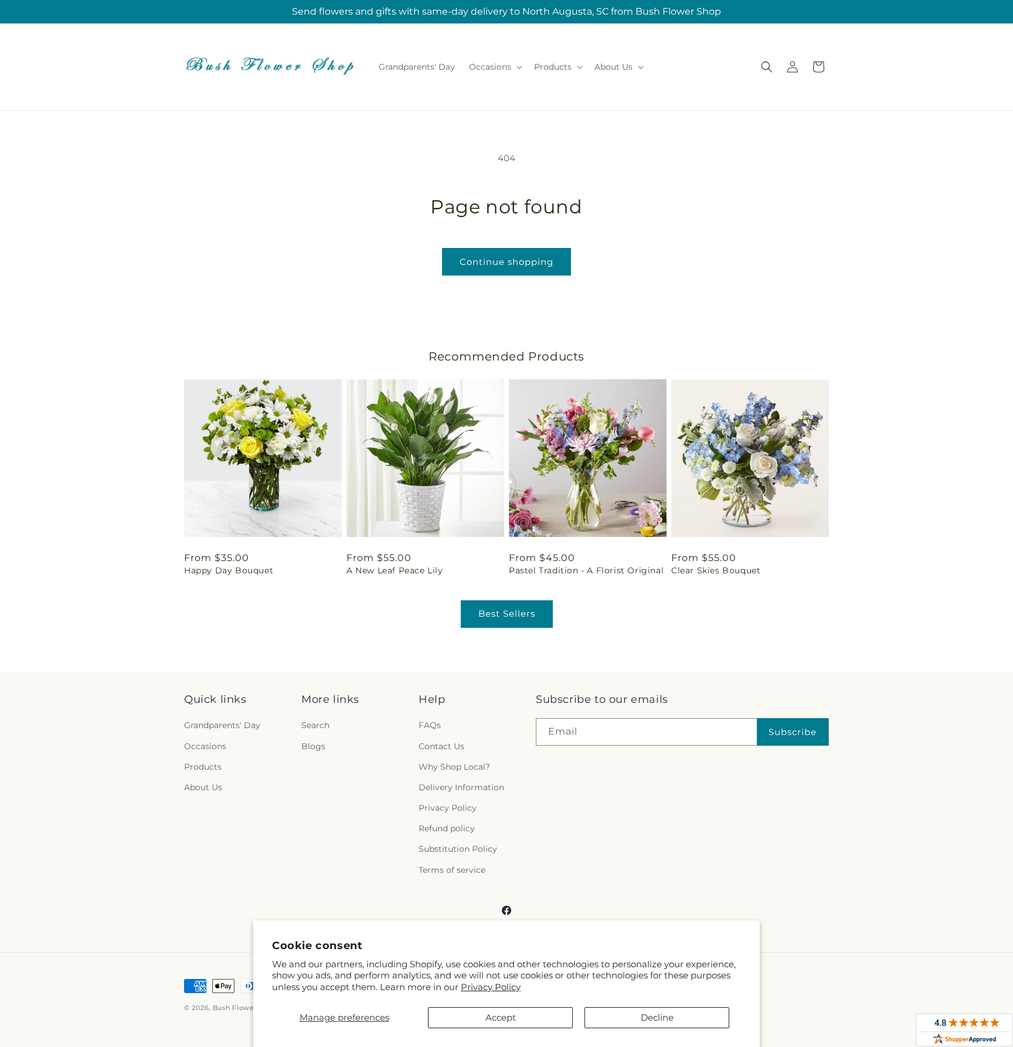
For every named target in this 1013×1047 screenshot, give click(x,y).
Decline (657, 1017)
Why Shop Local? (454, 767)
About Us (203, 787)
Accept (500, 1017)
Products (203, 767)
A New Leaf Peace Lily (394, 570)
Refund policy (447, 828)
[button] (494, 67)
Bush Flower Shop (245, 1008)
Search (315, 725)
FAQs (430, 725)
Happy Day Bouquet (228, 570)
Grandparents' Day (222, 725)
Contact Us (441, 746)
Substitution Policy (458, 849)
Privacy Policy (491, 986)
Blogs (313, 746)
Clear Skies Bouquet (715, 570)
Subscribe (793, 731)
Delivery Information (461, 787)
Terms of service (452, 870)
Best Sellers (506, 613)
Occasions (205, 746)
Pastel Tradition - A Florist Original (586, 570)
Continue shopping (506, 261)
